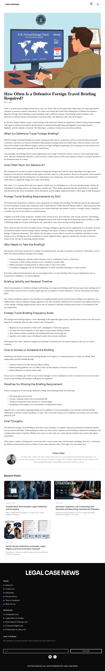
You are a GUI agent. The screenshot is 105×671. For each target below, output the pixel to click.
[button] (98, 4)
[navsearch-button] (91, 4)
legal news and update (74, 444)
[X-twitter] (55, 657)
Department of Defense (26, 203)
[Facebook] (50, 657)
